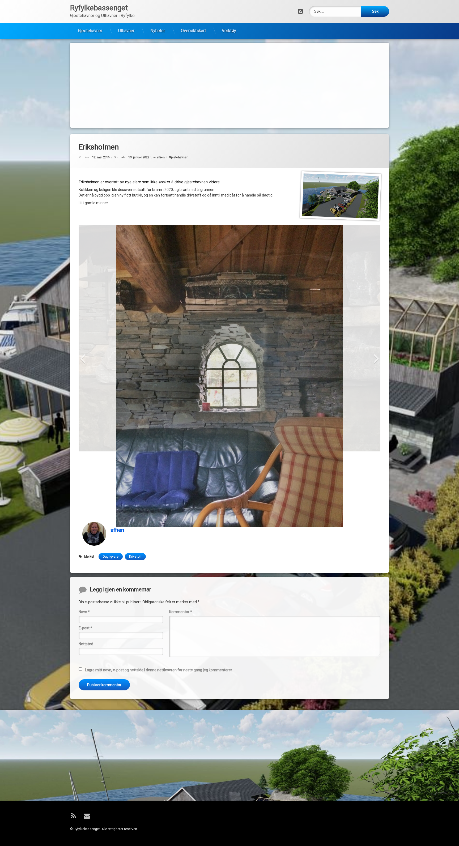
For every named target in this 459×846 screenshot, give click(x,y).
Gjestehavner (90, 30)
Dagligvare (110, 556)
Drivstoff (135, 556)
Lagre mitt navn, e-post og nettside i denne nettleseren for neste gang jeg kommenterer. (159, 670)
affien (161, 157)
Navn (84, 612)
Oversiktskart (193, 30)
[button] (82, 358)
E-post (85, 628)
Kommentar (180, 612)
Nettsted (86, 644)
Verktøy (229, 30)
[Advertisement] (229, 85)
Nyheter (157, 30)
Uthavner (126, 30)
